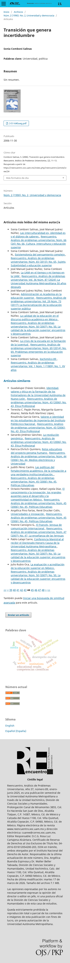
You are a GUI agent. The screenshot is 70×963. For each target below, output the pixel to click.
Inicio (6, 12)
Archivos (18, 12)
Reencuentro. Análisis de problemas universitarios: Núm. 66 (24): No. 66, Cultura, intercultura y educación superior (38, 242)
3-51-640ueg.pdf (17, 123)
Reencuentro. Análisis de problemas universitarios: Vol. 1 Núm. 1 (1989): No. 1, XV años (38, 366)
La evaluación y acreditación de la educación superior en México (37, 566)
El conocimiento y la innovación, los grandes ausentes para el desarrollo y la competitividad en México (38, 494)
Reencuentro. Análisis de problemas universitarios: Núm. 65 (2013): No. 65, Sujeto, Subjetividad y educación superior (38, 261)
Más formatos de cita (17, 178)
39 (10, 590)
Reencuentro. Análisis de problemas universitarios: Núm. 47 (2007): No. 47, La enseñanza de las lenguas (38, 532)
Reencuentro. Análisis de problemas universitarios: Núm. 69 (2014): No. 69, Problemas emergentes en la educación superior (38, 350)
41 (18, 590)
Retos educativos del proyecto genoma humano (36, 450)
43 (25, 590)
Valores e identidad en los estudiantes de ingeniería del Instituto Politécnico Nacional (38, 420)
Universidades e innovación (28, 514)
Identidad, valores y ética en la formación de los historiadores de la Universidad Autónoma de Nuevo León (38, 393)
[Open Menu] (3, 3)
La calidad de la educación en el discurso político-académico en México (35, 317)
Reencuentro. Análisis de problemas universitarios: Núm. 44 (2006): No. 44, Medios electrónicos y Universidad (38, 458)
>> (48, 590)
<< (5, 590)
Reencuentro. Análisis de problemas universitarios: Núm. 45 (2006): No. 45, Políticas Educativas (34, 481)
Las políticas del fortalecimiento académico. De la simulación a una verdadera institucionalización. (38, 470)
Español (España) (15, 731)
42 (21, 590)
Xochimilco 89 (48, 359)
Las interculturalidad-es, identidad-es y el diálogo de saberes (38, 234)
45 (32, 590)
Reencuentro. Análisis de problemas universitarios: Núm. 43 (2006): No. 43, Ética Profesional (38, 402)
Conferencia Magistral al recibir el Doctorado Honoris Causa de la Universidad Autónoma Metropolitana (37, 543)
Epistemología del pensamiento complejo (40, 254)
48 (43, 590)
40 (14, 590)
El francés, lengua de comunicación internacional (36, 526)
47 (39, 590)
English (9, 725)
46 (35, 590)
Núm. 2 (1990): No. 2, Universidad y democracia (29, 15)
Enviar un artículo (18, 615)
